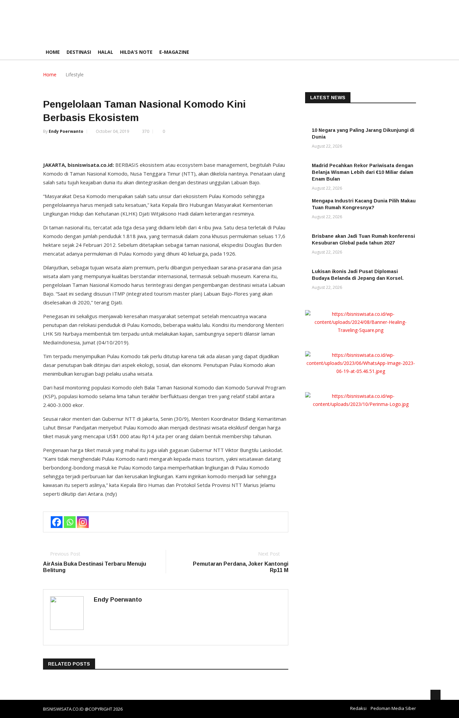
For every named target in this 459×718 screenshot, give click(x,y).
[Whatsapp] (70, 522)
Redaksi (358, 708)
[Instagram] (83, 522)
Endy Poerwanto (66, 131)
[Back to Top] (435, 695)
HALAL (105, 52)
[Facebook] (56, 522)
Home (53, 52)
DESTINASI (79, 52)
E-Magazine (174, 52)
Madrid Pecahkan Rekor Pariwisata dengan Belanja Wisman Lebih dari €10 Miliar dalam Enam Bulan (362, 172)
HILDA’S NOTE (136, 52)
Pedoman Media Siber (393, 708)
